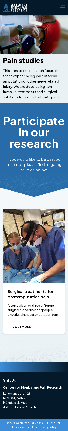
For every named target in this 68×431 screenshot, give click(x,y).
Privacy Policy (48, 427)
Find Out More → (21, 326)
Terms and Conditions (25, 427)
